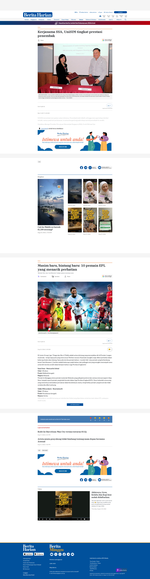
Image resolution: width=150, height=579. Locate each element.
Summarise (43, 276)
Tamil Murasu (93, 568)
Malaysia (41, 19)
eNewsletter (93, 12)
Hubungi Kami (27, 558)
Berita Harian (93, 567)
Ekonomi (56, 19)
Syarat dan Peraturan (29, 562)
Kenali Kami (26, 560)
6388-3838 (53, 563)
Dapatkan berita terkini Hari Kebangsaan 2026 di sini (77, 23)
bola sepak (45, 450)
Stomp (91, 570)
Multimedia (101, 19)
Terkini (26, 19)
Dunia (49, 19)
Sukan (81, 19)
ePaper (100, 12)
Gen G (111, 19)
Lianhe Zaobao (94, 565)
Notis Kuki (26, 567)
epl (39, 450)
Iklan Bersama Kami (28, 575)
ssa (39, 161)
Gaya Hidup (65, 19)
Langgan (120, 12)
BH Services (26, 569)
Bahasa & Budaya (91, 19)
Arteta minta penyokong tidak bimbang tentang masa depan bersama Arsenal (71, 440)
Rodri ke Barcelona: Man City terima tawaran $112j (62, 432)
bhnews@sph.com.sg (59, 573)
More (118, 19)
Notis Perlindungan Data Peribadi (32, 564)
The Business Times (95, 563)
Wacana (73, 19)
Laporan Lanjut (75, 404)
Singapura (34, 19)
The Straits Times (94, 561)
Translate (56, 276)
